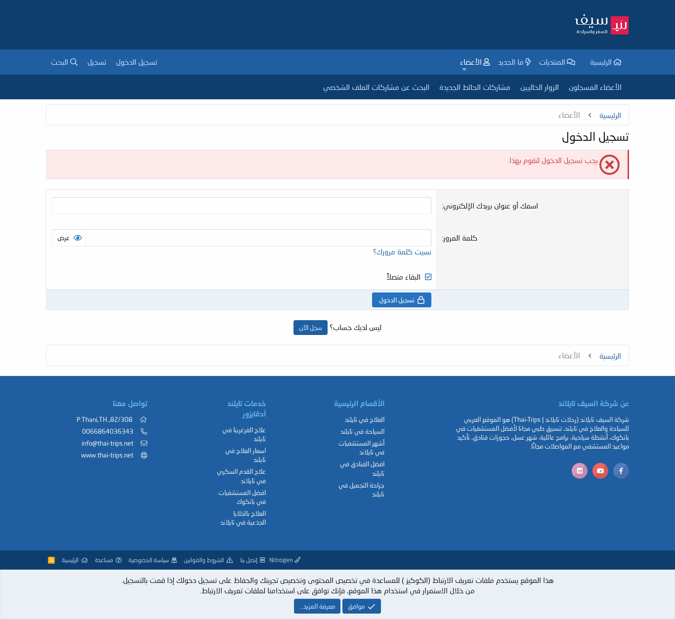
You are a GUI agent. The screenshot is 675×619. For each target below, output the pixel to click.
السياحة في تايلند (362, 431)
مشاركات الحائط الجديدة (474, 87)
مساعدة (104, 560)
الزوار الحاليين (539, 87)
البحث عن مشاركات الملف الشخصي (376, 87)
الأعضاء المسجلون (595, 87)
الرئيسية (601, 61)
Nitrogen (282, 560)
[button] (464, 69)
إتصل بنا (248, 560)
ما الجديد (511, 61)
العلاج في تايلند (364, 419)
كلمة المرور (460, 237)
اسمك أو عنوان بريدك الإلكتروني (490, 205)
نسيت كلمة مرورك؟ (402, 251)
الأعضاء (471, 61)
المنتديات (552, 61)
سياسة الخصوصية (148, 560)
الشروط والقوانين (204, 560)
